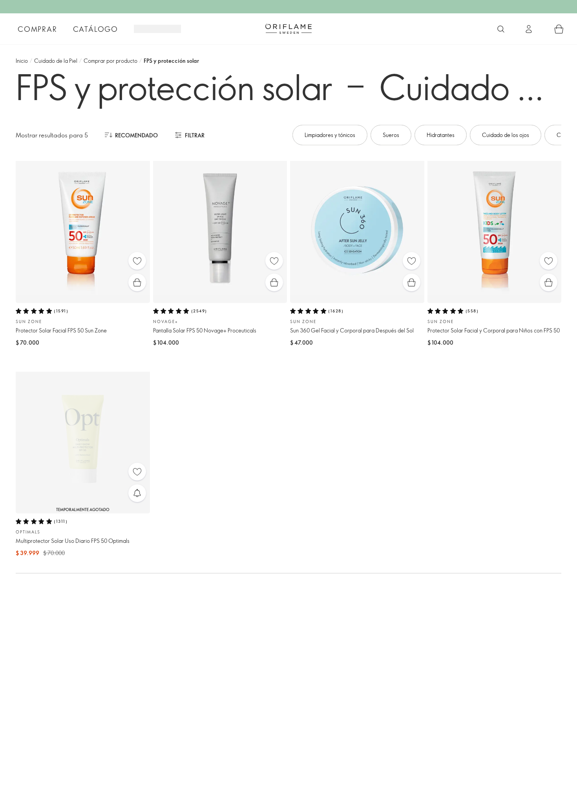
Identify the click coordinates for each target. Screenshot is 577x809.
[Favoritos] (137, 261)
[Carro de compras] (559, 29)
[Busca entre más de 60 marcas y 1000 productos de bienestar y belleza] (501, 29)
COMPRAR (37, 29)
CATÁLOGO (95, 29)
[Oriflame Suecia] (288, 29)
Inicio (22, 60)
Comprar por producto (110, 60)
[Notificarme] (137, 493)
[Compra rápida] (137, 282)
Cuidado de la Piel (55, 60)
